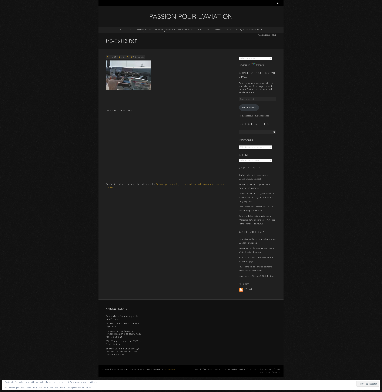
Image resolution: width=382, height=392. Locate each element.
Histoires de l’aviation (164, 30)
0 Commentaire (138, 57)
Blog (132, 30)
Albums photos (144, 30)
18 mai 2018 (113, 57)
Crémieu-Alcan (245, 248)
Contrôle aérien (186, 30)
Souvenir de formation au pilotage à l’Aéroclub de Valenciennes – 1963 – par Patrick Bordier (257, 220)
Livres (200, 30)
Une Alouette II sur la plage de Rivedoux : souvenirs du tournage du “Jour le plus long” (257, 197)
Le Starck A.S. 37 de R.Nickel (261, 276)
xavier (123, 57)
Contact (229, 30)
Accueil (123, 30)
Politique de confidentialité (249, 30)
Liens (208, 30)
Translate (260, 64)
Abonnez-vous (249, 107)
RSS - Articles (249, 289)
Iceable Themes (169, 369)
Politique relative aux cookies (79, 387)
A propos (218, 30)
